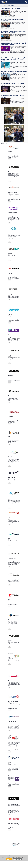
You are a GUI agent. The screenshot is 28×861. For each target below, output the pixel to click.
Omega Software (12, 721)
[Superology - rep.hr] (13, 392)
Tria (9, 599)
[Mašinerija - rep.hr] (16, 658)
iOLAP (9, 762)
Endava (10, 151)
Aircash (10, 681)
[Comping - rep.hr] (14, 413)
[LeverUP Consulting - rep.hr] (13, 697)
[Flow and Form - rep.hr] (13, 554)
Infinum (10, 273)
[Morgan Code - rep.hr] (13, 351)
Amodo (10, 172)
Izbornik (19, 2)
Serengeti (10, 294)
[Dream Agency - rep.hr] (13, 473)
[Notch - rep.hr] (13, 331)
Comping (10, 416)
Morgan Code (11, 355)
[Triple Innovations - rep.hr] (13, 188)
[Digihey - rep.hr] (13, 250)
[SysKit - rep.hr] (13, 434)
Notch (9, 334)
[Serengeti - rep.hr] (13, 290)
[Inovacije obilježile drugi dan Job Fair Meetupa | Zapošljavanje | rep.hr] (14, 88)
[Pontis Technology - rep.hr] (13, 453)
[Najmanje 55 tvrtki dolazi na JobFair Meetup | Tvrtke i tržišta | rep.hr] (14, 100)
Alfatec (10, 803)
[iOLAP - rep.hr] (13, 758)
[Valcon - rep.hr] (13, 636)
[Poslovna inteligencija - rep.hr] (13, 575)
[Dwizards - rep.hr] (17, 780)
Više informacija (17, 859)
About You (10, 375)
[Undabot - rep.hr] (13, 230)
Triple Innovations (12, 192)
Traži (26, 1)
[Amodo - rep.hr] (13, 168)
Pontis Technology (12, 457)
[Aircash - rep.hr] (13, 677)
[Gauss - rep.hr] (13, 616)
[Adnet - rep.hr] (15, 739)
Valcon (10, 640)
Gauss (9, 620)
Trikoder (10, 518)
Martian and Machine (13, 823)
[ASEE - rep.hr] (14, 495)
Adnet (9, 735)
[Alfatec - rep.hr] (13, 800)
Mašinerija (10, 653)
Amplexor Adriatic (12, 212)
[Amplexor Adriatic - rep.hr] (13, 209)
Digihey (10, 253)
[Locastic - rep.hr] (13, 311)
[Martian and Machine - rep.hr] (13, 820)
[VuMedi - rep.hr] (13, 535)
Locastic (10, 314)
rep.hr (4, 2)
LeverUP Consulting (13, 701)
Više (9, 159)
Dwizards (10, 776)
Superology (11, 396)
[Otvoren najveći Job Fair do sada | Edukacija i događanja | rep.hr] (14, 13)
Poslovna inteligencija (13, 579)
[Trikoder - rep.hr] (14, 513)
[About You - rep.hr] (13, 371)
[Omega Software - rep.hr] (13, 717)
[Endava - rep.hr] (13, 148)
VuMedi (10, 538)
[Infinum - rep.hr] (13, 268)
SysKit (9, 436)
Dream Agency (11, 477)
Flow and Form (12, 558)
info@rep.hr (15, 845)
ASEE (9, 498)
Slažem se (9, 859)
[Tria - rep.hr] (13, 596)
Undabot (10, 233)
